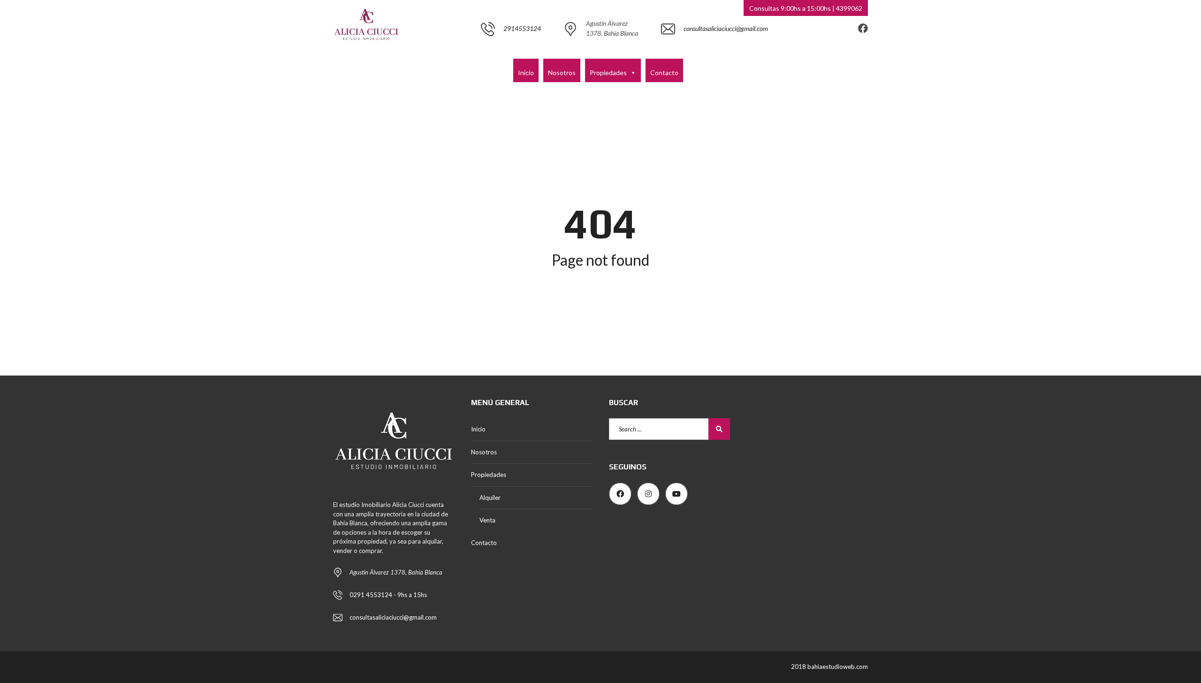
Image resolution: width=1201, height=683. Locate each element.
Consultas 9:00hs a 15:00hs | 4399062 (805, 8)
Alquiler (490, 497)
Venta (487, 520)
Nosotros (562, 73)
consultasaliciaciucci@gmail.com (393, 617)
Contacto (664, 73)
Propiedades (608, 73)
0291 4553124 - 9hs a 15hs (388, 595)
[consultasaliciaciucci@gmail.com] (714, 54)
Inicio (526, 73)
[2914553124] (511, 54)
